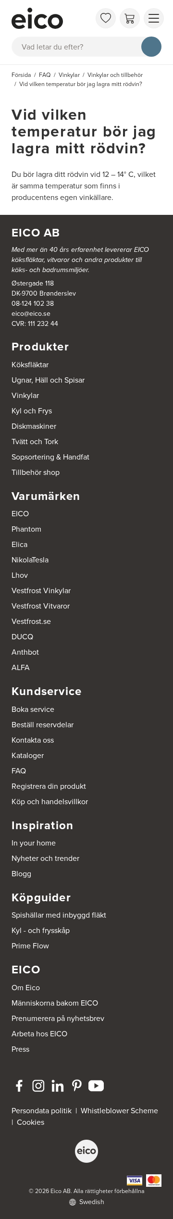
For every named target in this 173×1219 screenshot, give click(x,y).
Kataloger (28, 755)
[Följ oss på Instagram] (38, 1086)
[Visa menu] (154, 18)
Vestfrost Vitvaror (41, 605)
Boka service (33, 709)
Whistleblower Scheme (119, 1110)
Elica (19, 544)
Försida (21, 75)
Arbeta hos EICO (39, 1033)
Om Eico (26, 987)
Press (20, 1049)
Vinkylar (25, 395)
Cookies (30, 1122)
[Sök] (151, 47)
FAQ (19, 770)
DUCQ (22, 636)
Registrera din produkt (49, 786)
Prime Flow (30, 945)
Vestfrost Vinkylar (41, 590)
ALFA (21, 667)
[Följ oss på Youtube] (96, 1086)
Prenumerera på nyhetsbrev (58, 1018)
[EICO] (86, 1151)
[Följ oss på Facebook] (19, 1086)
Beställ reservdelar (43, 724)
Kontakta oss (33, 740)
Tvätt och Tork (35, 441)
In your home (34, 842)
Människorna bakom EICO (55, 1002)
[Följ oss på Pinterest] (77, 1086)
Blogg (21, 873)
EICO (20, 513)
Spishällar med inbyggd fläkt (59, 914)
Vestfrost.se (31, 621)
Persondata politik (42, 1110)
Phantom (26, 529)
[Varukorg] (130, 18)
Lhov (20, 575)
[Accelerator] (51, 18)
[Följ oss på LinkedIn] (57, 1086)
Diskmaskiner (34, 426)
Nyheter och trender (45, 858)
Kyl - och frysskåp (41, 930)
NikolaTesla (30, 559)
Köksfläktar (30, 364)
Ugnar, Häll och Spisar (48, 380)
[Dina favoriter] (106, 18)
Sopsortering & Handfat (50, 456)
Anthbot (25, 652)
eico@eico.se (31, 314)
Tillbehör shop (36, 472)
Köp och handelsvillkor (50, 801)
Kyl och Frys (32, 410)
